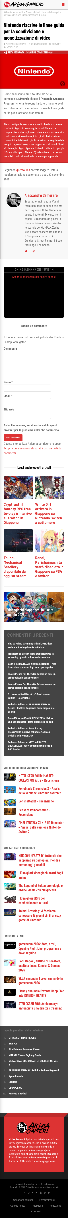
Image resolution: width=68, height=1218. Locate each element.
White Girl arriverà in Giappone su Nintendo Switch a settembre (48, 513)
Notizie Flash (25, 12)
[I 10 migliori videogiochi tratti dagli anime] (10, 876)
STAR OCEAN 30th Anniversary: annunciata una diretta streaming (40, 1005)
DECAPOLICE (15, 1087)
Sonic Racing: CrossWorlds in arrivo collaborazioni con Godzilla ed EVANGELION (29, 732)
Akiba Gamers (10, 12)
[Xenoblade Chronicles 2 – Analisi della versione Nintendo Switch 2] (10, 792)
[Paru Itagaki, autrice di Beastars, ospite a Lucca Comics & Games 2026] (10, 965)
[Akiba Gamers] (24, 7)
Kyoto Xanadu (16, 1076)
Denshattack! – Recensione (36, 801)
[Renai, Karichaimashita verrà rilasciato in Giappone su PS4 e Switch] (49, 551)
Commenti (56, 44)
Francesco (13, 653)
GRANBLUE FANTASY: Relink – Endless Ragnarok (34, 1070)
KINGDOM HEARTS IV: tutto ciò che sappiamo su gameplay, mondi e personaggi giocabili (40, 860)
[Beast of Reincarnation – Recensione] (10, 814)
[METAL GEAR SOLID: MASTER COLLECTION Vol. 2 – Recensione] (10, 779)
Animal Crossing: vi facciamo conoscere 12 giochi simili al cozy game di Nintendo (39, 915)
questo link (23, 170)
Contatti (35, 1211)
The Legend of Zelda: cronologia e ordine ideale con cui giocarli (40, 887)
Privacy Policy (47, 1199)
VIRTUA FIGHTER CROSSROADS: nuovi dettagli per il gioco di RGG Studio (30, 746)
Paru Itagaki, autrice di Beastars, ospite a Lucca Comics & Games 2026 (39, 965)
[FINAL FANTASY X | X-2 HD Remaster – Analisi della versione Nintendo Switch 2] (10, 826)
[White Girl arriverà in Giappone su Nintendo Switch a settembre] (49, 498)
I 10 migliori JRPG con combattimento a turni (33, 900)
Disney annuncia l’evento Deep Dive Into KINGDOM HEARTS (41, 993)
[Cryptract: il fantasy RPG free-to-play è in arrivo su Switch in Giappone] (18, 498)
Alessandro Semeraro (16, 44)
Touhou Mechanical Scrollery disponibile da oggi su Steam (15, 567)
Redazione (55, 1205)
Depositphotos (47, 1184)
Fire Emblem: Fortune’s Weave (24, 1049)
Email (7, 396)
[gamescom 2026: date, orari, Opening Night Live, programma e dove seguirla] (10, 947)
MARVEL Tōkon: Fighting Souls (25, 1055)
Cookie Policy (17, 1205)
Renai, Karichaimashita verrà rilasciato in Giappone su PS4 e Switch (49, 567)
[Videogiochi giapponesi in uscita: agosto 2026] (34, 621)
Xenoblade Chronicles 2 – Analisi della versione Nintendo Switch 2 (39, 790)
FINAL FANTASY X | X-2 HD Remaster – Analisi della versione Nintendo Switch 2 (41, 827)
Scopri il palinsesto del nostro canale (34, 277)
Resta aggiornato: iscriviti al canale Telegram (30, 52)
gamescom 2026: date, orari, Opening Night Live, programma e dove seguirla (39, 948)
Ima (10, 674)
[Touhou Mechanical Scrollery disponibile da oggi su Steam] (18, 551)
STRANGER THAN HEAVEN (22, 1037)
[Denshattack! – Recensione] (10, 805)
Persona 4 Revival (18, 1093)
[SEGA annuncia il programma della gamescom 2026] (10, 982)
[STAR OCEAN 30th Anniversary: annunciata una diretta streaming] (10, 1007)
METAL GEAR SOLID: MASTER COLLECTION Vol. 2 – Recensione (38, 777)
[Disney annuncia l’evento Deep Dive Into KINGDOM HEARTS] (10, 994)
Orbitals (13, 1082)
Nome (7, 382)
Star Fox (13, 1043)
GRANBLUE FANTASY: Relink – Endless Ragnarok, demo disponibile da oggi (31, 708)
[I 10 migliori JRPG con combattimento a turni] (10, 902)
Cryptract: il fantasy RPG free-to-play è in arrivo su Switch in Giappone (18, 513)
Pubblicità (37, 1205)
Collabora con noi (23, 1199)
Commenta (10, 348)
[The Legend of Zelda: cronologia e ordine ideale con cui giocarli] (10, 889)
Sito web (9, 409)
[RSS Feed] (25, 1193)
